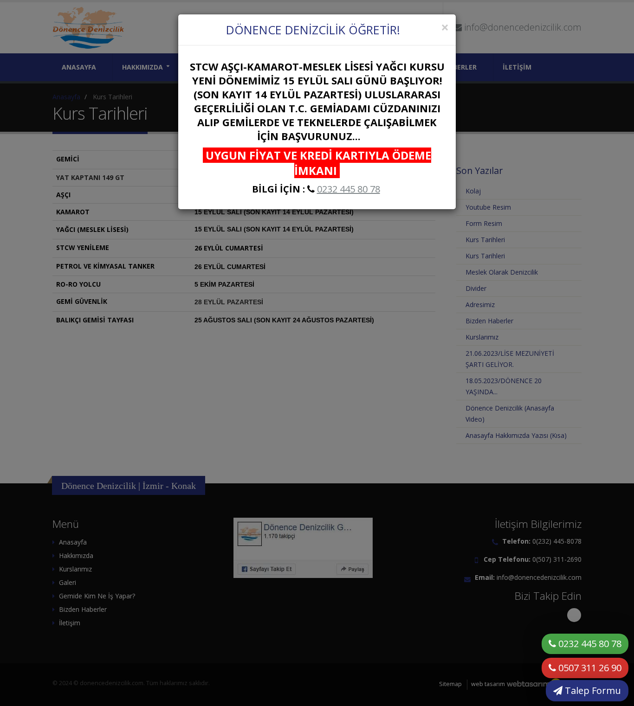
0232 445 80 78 (348, 189)
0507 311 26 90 (588, 667)
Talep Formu (592, 690)
